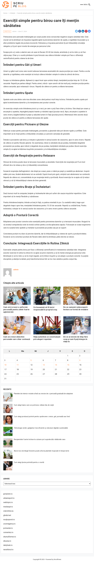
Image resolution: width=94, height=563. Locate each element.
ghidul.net (7, 515)
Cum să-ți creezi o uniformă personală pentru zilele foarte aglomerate (16, 309)
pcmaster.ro (8, 528)
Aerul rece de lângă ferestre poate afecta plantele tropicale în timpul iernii (41, 451)
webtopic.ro (8, 502)
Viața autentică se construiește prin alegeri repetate (46, 338)
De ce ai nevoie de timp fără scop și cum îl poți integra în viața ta (75, 339)
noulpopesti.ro (9, 519)
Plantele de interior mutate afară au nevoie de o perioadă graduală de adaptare (43, 394)
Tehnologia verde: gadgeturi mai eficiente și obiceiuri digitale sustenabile (41, 428)
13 (44, 365)
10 (5, 365)
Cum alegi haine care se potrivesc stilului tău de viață (34, 405)
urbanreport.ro (8, 498)
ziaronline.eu (8, 511)
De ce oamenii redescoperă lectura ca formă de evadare (75, 308)
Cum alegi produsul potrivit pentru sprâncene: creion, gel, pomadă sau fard (42, 416)
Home (5, 13)
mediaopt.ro (8, 507)
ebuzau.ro (7, 541)
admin (14, 31)
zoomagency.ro (9, 524)
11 (18, 365)
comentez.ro (8, 532)
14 (56, 365)
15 (68, 365)
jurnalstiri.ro (7, 494)
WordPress (57, 559)
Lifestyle (12, 13)
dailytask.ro (7, 545)
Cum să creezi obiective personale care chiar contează (16, 338)
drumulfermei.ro (9, 537)
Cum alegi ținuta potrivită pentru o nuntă (29, 462)
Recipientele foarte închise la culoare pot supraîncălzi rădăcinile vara (39, 439)
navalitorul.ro (8, 549)
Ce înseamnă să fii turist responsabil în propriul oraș (45, 308)
